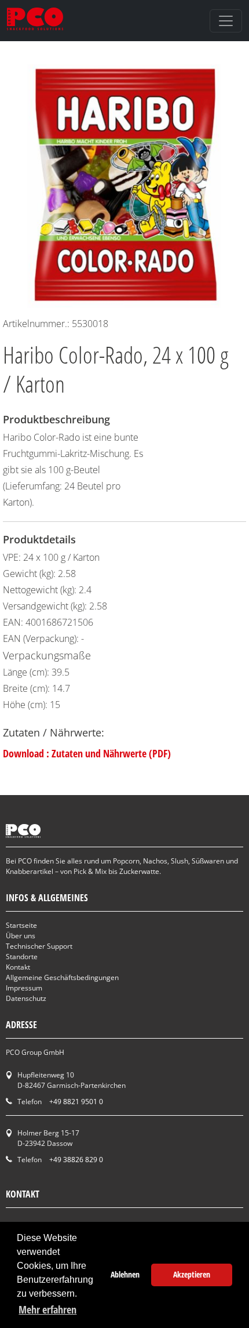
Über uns (20, 936)
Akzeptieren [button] (191, 1274)
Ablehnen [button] (125, 1274)
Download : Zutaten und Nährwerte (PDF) (87, 753)
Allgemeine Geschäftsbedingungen (62, 977)
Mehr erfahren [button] (47, 1309)
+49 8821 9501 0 (76, 1101)
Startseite (21, 925)
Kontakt (18, 967)
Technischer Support (39, 946)
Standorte (22, 956)
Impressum (24, 988)
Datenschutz (26, 998)
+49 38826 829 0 (76, 1159)
